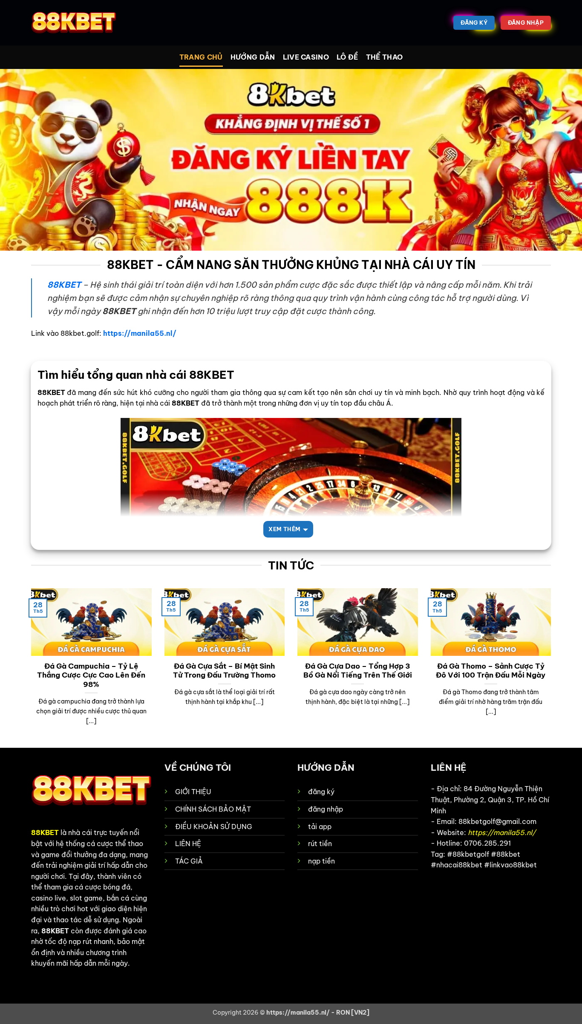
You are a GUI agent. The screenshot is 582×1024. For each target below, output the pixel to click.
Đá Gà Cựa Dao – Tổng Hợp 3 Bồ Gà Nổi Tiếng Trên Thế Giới (357, 670)
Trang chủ (201, 57)
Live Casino (306, 57)
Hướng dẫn (252, 57)
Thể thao (384, 57)
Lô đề (347, 57)
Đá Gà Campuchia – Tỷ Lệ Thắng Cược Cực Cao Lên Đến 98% (91, 675)
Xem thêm (284, 529)
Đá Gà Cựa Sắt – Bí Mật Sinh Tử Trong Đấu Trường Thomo (224, 670)
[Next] (552, 667)
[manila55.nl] (73, 23)
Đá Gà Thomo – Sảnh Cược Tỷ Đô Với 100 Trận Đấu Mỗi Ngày (490, 670)
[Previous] (29, 667)
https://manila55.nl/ (139, 333)
